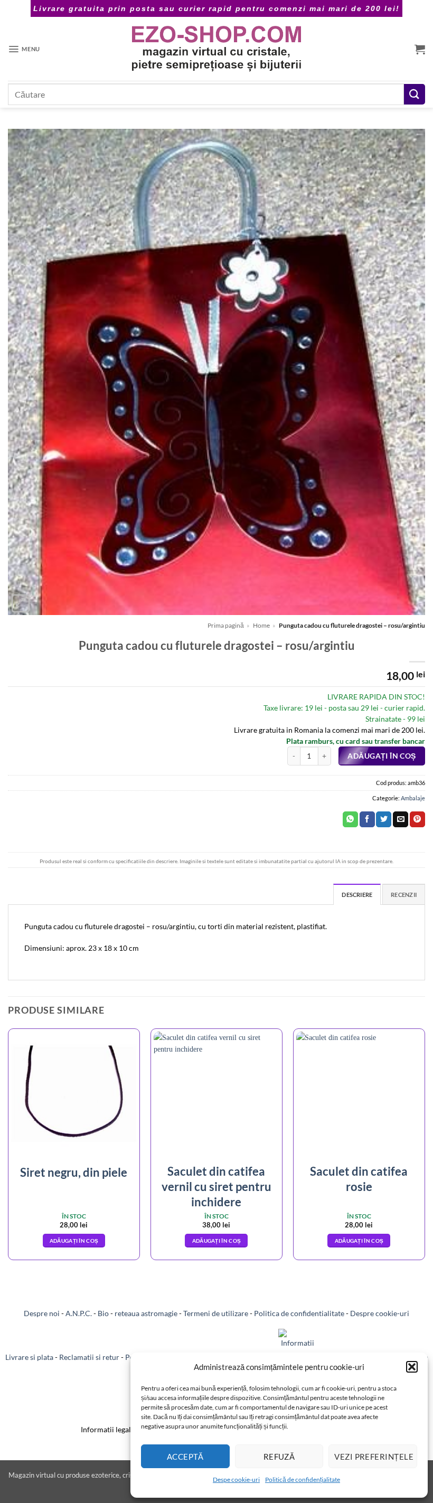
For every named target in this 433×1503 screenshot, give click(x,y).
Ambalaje (413, 798)
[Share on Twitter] (383, 819)
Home (261, 625)
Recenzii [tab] (404, 894)
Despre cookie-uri (379, 1313)
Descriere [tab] (357, 894)
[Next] (424, 1148)
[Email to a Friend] (400, 819)
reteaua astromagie (146, 1313)
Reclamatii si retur (89, 1357)
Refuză (279, 1456)
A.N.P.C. (78, 1313)
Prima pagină (226, 625)
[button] (412, 1367)
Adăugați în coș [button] (74, 1240)
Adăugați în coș (381, 756)
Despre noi (42, 1313)
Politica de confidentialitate (299, 1313)
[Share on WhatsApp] (350, 819)
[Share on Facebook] (367, 819)
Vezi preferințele (373, 1456)
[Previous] (8, 1148)
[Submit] (414, 94)
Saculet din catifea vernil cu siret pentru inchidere (216, 1186)
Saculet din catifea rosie (359, 1179)
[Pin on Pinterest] (417, 819)
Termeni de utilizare (215, 1313)
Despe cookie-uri (236, 1479)
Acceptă (185, 1456)
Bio (103, 1313)
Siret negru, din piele (73, 1172)
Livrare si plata (29, 1357)
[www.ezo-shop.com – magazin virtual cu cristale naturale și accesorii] (217, 49)
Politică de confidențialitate (302, 1479)
